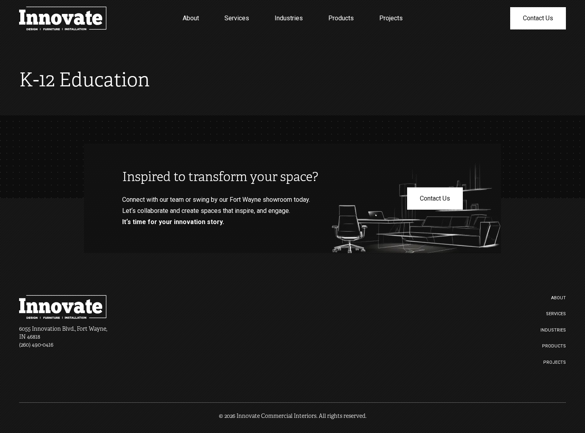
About (191, 18)
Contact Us (538, 18)
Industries (289, 18)
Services (236, 18)
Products (341, 18)
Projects (391, 18)
